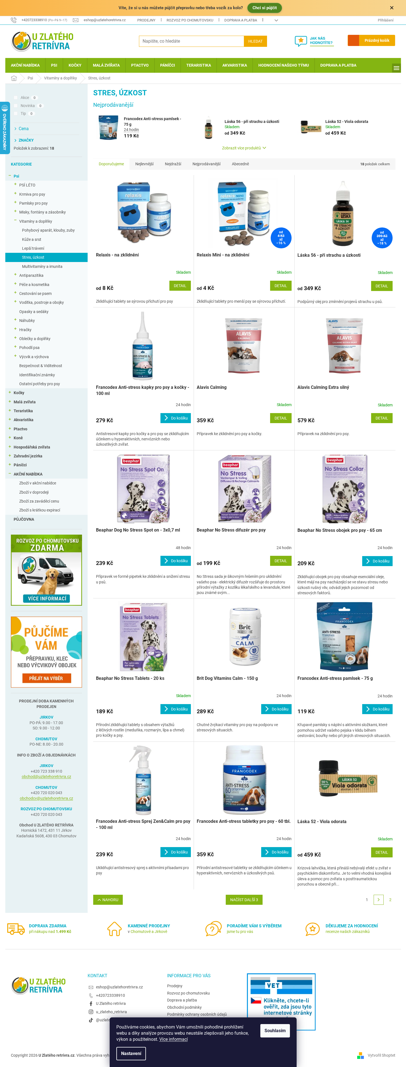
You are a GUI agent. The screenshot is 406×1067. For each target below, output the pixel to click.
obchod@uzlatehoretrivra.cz (46, 776)
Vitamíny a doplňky (35, 221)
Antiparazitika (31, 275)
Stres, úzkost (33, 257)
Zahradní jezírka (28, 456)
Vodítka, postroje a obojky (41, 302)
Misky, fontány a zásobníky (42, 212)
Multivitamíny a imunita (42, 266)
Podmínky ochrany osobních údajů (197, 1014)
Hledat (255, 41)
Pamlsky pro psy (33, 203)
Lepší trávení (33, 248)
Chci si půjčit (265, 7)
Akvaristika (23, 420)
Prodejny (146, 20)
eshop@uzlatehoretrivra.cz (119, 987)
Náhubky (27, 320)
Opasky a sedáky (34, 311)
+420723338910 (110, 995)
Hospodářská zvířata (32, 447)
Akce (28, 97)
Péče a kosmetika (34, 284)
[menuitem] (25, 65)
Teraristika (23, 411)
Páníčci (20, 465)
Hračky (25, 330)
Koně (18, 438)
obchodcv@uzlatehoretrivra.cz (46, 798)
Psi (16, 176)
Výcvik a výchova (34, 357)
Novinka (31, 105)
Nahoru (110, 900)
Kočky (19, 393)
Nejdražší (173, 164)
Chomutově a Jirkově (149, 931)
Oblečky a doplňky (35, 338)
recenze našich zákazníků (348, 931)
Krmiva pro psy (32, 194)
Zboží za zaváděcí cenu (39, 501)
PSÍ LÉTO (27, 185)
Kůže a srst (31, 239)
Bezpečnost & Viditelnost (40, 365)
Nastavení (131, 1053)
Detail (180, 285)
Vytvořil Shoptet (381, 1055)
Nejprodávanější (206, 164)
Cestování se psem (35, 293)
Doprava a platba (240, 20)
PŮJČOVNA (24, 519)
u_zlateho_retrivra (111, 1012)
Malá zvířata (25, 402)
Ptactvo (20, 429)
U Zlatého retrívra (111, 1003)
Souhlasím (275, 1030)
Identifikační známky (37, 375)
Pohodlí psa (29, 347)
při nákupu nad (50, 931)
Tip (27, 113)
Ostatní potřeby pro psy (39, 384)
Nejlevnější (144, 164)
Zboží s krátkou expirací (39, 510)
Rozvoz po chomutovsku (190, 20)
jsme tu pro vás (240, 931)
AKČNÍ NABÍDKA (28, 474)
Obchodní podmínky (184, 1007)
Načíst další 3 (244, 900)
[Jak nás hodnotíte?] (318, 41)
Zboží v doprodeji (34, 492)
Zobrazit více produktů (241, 148)
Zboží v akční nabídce (37, 483)
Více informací (173, 1039)
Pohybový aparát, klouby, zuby (48, 230)
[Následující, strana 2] (379, 900)
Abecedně (240, 164)
